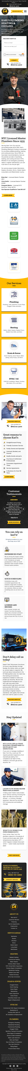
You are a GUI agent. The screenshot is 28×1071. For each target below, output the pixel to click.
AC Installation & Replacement (14, 1014)
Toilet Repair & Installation (14, 1033)
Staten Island (14, 945)
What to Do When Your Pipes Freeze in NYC (12, 831)
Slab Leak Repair (14, 1040)
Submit (14, 60)
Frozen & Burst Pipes (14, 1048)
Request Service (17, 11)
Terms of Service (18, 1068)
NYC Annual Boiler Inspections (14, 966)
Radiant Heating (14, 957)
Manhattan (14, 936)
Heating (14, 954)
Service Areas (14, 933)
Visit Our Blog (14, 855)
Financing (14, 922)
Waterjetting (14, 991)
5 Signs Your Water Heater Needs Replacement (14, 789)
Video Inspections (14, 993)
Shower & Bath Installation (14, 1035)
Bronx (14, 943)
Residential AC (14, 1010)
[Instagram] (17, 1066)
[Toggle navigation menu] (25, 11)
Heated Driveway (14, 974)
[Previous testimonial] (5, 509)
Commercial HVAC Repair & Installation (14, 1008)
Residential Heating (14, 970)
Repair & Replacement (14, 1000)
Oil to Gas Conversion (14, 977)
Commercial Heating (14, 959)
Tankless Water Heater (14, 964)
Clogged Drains (14, 985)
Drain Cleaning (14, 987)
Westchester (14, 949)
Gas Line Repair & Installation (14, 1042)
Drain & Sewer (14, 981)
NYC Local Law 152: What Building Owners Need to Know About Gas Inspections (13, 746)
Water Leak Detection (14, 1037)
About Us (14, 914)
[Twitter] (13, 1066)
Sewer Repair (14, 989)
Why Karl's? (14, 917)
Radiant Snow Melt (14, 972)
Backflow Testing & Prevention (14, 1031)
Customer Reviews (14, 919)
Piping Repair (14, 1046)
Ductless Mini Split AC (14, 1012)
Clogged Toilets (14, 1029)
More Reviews (14, 522)
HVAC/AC (14, 1005)
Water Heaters (14, 961)
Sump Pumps (14, 995)
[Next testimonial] (23, 509)
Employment (14, 926)
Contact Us (14, 928)
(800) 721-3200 (14, 6)
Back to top (14, 1069)
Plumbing (14, 1019)
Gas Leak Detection (14, 1044)
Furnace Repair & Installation (14, 968)
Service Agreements (14, 924)
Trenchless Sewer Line (14, 998)
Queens (14, 938)
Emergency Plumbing (14, 1022)
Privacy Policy (9, 1068)
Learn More (8, 195)
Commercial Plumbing (14, 1027)
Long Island (14, 947)
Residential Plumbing (14, 1024)
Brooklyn (14, 940)
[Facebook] (10, 1066)
